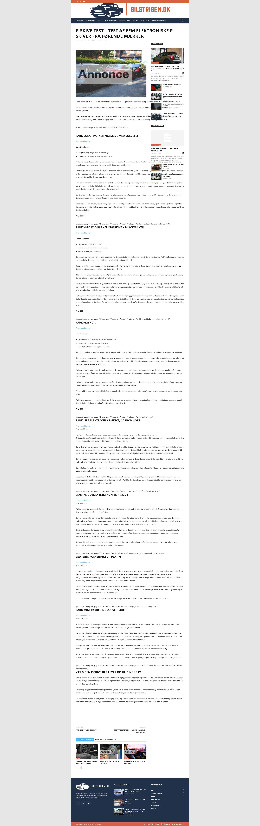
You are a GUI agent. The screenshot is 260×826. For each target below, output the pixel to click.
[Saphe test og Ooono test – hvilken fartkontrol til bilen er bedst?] (119, 811)
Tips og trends (111, 21)
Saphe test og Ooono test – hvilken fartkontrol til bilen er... (135, 811)
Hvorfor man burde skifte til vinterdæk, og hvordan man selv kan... (167, 68)
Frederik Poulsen (82, 40)
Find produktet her (83, 141)
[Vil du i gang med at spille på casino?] (156, 167)
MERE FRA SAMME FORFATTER (105, 740)
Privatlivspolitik (159, 21)
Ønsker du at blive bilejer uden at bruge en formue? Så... (172, 96)
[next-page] (80, 767)
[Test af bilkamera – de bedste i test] (119, 802)
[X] (80, 1)
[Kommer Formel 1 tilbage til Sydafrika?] (167, 138)
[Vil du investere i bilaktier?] (156, 116)
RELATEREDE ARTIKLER (85, 740)
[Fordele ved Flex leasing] (156, 87)
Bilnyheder (90, 21)
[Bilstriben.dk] (130, 10)
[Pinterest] (87, 45)
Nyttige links (124, 21)
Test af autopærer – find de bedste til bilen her (135, 791)
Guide (100, 21)
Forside (80, 21)
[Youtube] (84, 1)
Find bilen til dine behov (86, 730)
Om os (135, 21)
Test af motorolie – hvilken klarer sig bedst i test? (130, 731)
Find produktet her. (83, 562)
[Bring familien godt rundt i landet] (156, 106)
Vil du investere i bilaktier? (173, 114)
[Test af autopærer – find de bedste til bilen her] (119, 792)
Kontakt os (145, 21)
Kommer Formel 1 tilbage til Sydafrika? (165, 149)
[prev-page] (77, 767)
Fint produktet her (83, 500)
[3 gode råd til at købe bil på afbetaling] (135, 751)
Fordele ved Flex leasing (172, 84)
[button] (181, 21)
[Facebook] (77, 1)
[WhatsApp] (92, 45)
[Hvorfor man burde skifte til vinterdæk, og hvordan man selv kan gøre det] (167, 56)
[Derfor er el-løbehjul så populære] (156, 176)
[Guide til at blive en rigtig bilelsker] (111, 751)
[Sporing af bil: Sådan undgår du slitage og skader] (87, 751)
